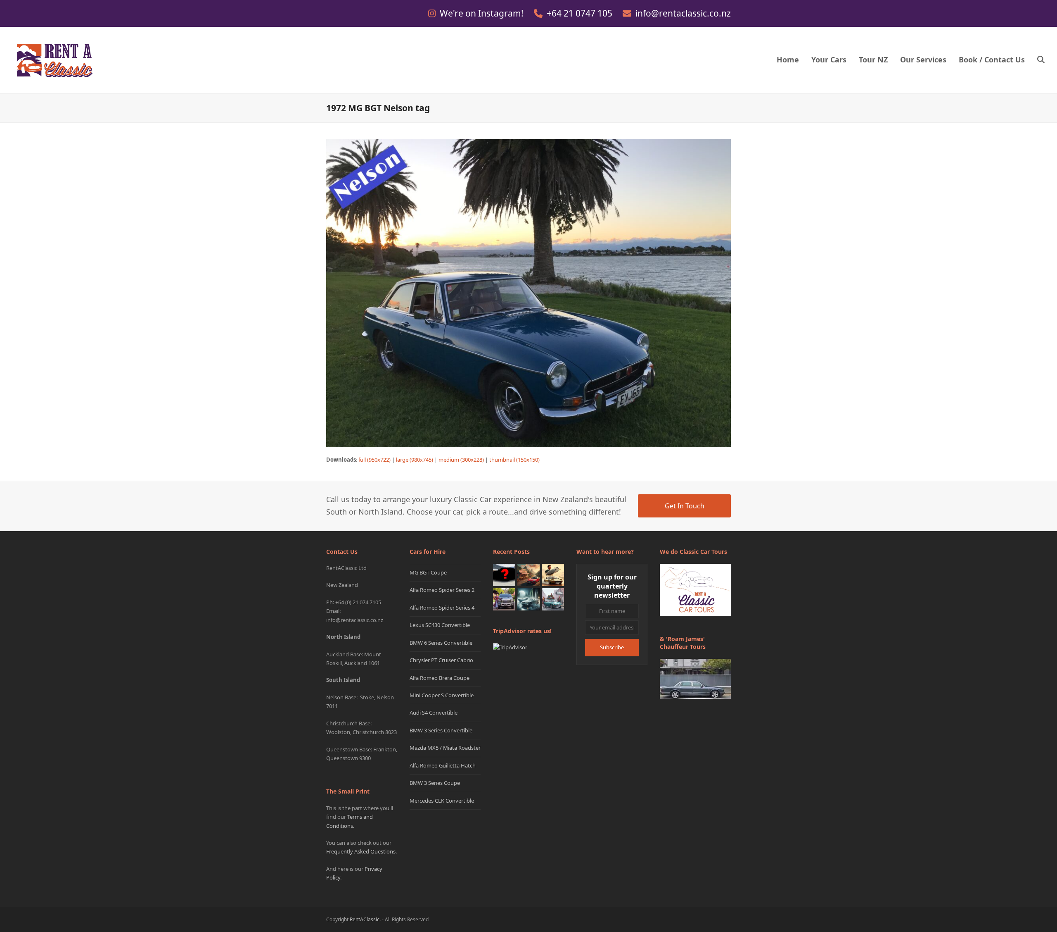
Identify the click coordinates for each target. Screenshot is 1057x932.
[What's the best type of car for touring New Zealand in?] (504, 574)
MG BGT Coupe (428, 572)
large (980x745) (414, 459)
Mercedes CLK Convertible (442, 800)
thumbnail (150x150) (514, 459)
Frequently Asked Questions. (361, 851)
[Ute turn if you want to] (504, 598)
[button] (1041, 60)
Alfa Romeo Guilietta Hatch (443, 765)
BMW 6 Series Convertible (441, 642)
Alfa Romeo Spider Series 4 (442, 607)
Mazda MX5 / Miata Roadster (445, 747)
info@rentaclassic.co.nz (683, 13)
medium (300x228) (461, 459)
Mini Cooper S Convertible (442, 695)
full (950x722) (374, 459)
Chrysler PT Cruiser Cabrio (441, 660)
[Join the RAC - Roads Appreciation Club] (528, 574)
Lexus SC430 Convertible (440, 625)
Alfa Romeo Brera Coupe (439, 678)
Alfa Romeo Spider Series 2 (442, 590)
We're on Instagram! (483, 13)
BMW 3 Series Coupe (435, 783)
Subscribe (612, 647)
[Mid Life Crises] (553, 598)
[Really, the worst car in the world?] (528, 598)
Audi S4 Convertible (433, 712)
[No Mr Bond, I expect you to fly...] (553, 574)
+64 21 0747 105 (580, 13)
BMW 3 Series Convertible (441, 730)
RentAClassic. (365, 919)
